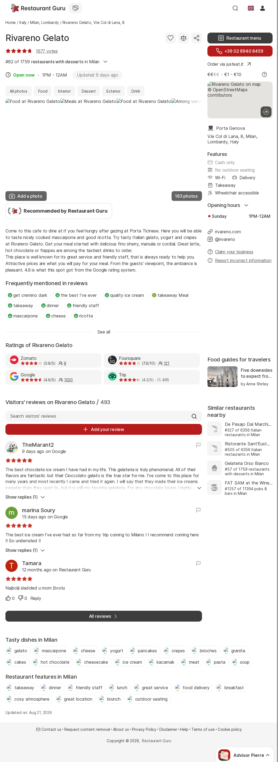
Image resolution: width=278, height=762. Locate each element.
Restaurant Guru (156, 740)
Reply (35, 598)
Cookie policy (230, 729)
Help (184, 729)
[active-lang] (251, 8)
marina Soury (38, 510)
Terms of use (203, 729)
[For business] (75, 8)
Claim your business (234, 251)
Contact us (51, 729)
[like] (8, 598)
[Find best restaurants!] (38, 8)
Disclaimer (168, 729)
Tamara (32, 563)
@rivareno (225, 239)
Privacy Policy (144, 729)
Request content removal (87, 729)
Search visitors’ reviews (33, 416)
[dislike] (20, 598)
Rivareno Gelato (37, 38)
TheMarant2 (38, 445)
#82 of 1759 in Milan (52, 61)
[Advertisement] (240, 310)
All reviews (100, 616)
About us (121, 729)
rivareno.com (228, 231)
